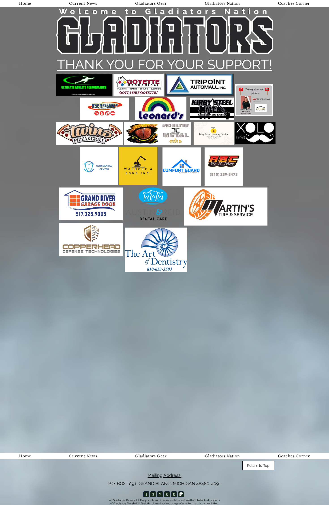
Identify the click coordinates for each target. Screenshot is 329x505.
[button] (222, 3)
